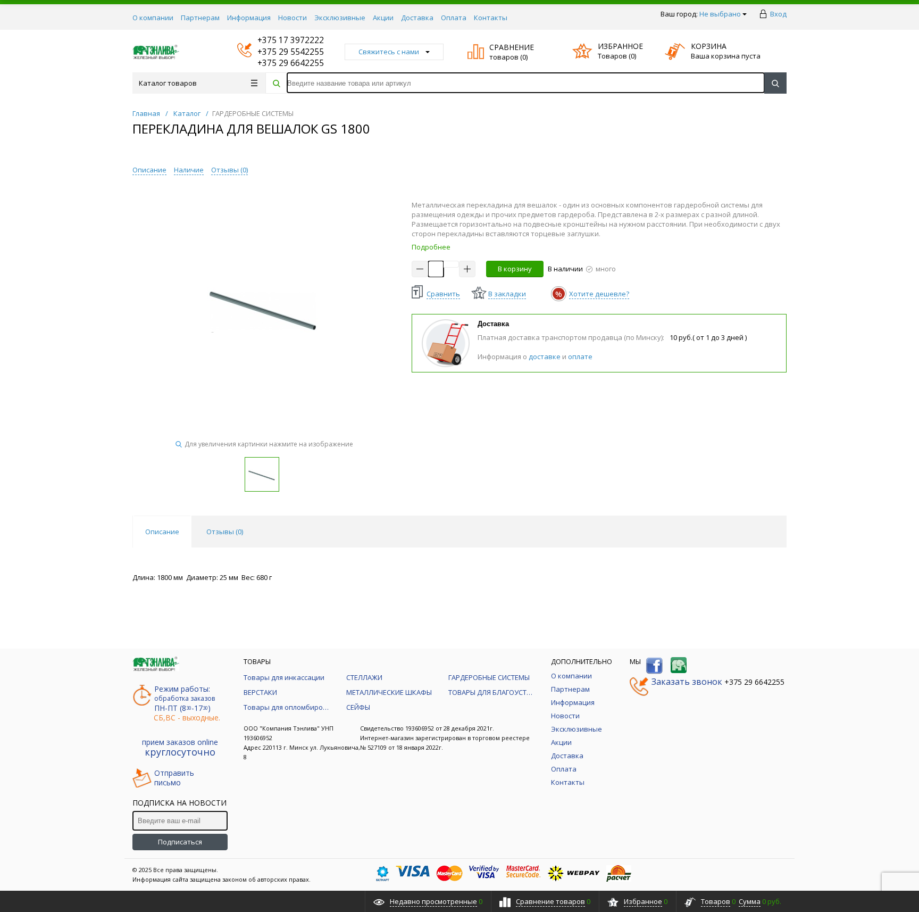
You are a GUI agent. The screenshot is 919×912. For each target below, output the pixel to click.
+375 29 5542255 (280, 51)
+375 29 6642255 (280, 63)
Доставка (417, 17)
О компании (152, 17)
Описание (149, 170)
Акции (383, 17)
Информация (249, 17)
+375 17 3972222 (280, 40)
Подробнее (431, 247)
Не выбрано (720, 14)
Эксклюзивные (339, 17)
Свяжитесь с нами (388, 51)
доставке (545, 356)
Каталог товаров (168, 83)
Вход (778, 14)
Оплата (453, 17)
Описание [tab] (162, 531)
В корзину (515, 268)
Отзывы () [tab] (224, 531)
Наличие (189, 170)
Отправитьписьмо (174, 777)
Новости (292, 17)
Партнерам (200, 17)
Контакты (490, 17)
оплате (580, 356)
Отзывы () (229, 170)
